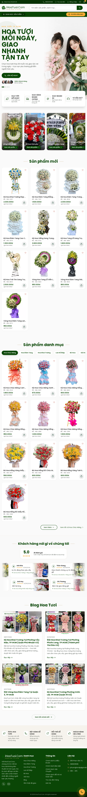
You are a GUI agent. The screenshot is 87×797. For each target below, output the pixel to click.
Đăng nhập (73, 2)
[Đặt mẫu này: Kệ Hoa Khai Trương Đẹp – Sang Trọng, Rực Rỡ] (24, 203)
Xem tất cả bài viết (42, 717)
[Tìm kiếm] (80, 8)
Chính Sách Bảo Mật (53, 766)
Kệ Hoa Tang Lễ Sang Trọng (72, 238)
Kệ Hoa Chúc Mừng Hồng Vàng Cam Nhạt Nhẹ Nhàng (26, 429)
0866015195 (49, 2)
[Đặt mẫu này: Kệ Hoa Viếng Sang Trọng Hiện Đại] (53, 244)
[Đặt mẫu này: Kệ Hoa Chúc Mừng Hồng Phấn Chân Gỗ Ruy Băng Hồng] (81, 435)
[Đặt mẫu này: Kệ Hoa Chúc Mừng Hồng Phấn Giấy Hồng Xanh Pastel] (81, 393)
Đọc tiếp (7, 657)
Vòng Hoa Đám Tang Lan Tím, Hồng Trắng (21, 321)
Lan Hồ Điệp (28, 770)
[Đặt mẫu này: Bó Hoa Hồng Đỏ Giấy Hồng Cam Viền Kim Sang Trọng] (24, 517)
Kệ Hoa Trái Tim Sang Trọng (15, 279)
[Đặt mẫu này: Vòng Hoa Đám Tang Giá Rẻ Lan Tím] (81, 285)
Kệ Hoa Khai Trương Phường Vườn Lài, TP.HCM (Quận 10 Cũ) (63, 693)
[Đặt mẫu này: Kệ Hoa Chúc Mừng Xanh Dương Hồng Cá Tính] (53, 393)
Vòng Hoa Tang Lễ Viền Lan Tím (45, 279)
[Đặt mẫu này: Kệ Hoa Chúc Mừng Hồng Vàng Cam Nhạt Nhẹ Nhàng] (24, 435)
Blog (25, 780)
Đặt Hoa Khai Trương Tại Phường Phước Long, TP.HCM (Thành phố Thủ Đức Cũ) (63, 642)
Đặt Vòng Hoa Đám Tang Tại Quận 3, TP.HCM (21, 693)
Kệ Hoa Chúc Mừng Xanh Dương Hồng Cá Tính (51, 388)
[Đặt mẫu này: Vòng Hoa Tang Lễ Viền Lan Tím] (53, 285)
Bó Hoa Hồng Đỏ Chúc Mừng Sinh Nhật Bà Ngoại (52, 470)
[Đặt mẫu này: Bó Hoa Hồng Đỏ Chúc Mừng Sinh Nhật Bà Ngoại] (53, 476)
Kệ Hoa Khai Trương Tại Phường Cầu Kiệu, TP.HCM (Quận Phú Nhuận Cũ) (21, 641)
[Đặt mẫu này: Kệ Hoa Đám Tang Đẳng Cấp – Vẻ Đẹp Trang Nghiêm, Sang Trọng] (53, 203)
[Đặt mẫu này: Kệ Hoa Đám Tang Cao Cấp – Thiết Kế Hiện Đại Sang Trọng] (24, 244)
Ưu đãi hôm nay (77, 14)
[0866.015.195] (4, 784)
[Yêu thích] (25, 170)
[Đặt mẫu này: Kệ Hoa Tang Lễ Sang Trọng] (81, 244)
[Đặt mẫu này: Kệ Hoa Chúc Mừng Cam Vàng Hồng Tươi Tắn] (24, 393)
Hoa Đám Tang (29, 764)
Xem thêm (48, 527)
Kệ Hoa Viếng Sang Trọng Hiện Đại (46, 238)
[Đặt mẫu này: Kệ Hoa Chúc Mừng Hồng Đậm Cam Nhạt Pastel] (53, 435)
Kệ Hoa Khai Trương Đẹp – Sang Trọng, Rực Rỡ (23, 197)
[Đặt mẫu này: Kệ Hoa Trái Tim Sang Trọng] (24, 285)
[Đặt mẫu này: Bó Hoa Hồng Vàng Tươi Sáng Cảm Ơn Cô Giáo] (81, 476)
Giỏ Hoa (26, 777)
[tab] (10, 353)
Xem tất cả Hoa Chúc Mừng (70, 527)
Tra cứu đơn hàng (52, 780)
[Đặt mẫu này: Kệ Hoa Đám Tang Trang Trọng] (81, 203)
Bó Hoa (26, 773)
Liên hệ (48, 783)
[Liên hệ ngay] (82, 792)
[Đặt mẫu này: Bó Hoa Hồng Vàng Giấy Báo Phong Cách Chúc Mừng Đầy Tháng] (24, 476)
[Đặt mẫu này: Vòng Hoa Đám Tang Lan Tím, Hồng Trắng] (24, 327)
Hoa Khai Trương (30, 767)
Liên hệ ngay (12, 75)
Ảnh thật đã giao (30, 783)
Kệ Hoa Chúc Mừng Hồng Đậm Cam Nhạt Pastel (52, 429)
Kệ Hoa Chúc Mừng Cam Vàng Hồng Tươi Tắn (23, 388)
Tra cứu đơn (61, 2)
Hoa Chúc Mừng (29, 761)
